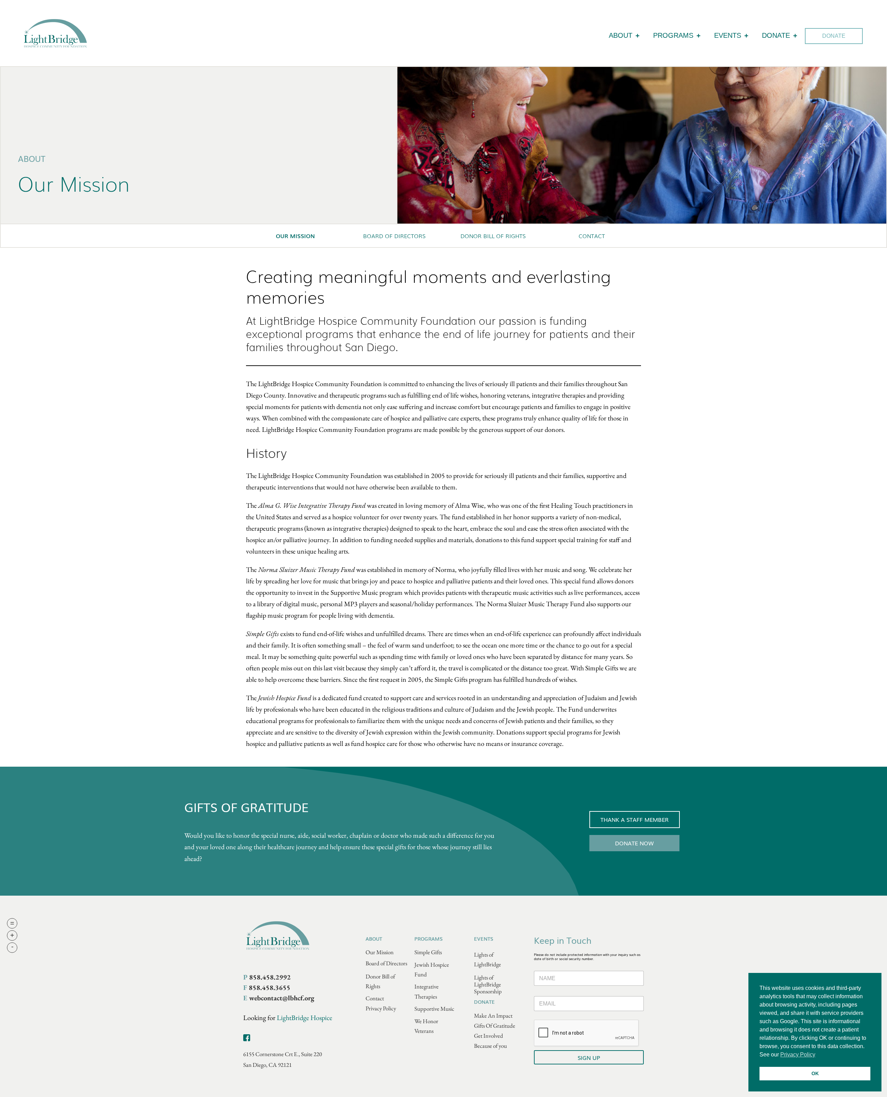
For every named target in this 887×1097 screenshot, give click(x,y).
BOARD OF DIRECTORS (394, 236)
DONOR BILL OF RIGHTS (493, 236)
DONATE (776, 35)
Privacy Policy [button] (797, 1054)
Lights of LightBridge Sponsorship (488, 984)
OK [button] (815, 1073)
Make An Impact (493, 1015)
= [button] (12, 923)
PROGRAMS (673, 35)
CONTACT (592, 236)
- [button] (12, 947)
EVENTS (727, 35)
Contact (375, 998)
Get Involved (488, 1035)
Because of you (490, 1046)
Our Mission (380, 952)
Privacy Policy (381, 1008)
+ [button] (12, 935)
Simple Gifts (428, 952)
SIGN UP (589, 1057)
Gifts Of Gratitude (494, 1025)
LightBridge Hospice (304, 1017)
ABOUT (620, 35)
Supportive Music (434, 1008)
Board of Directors (386, 963)
